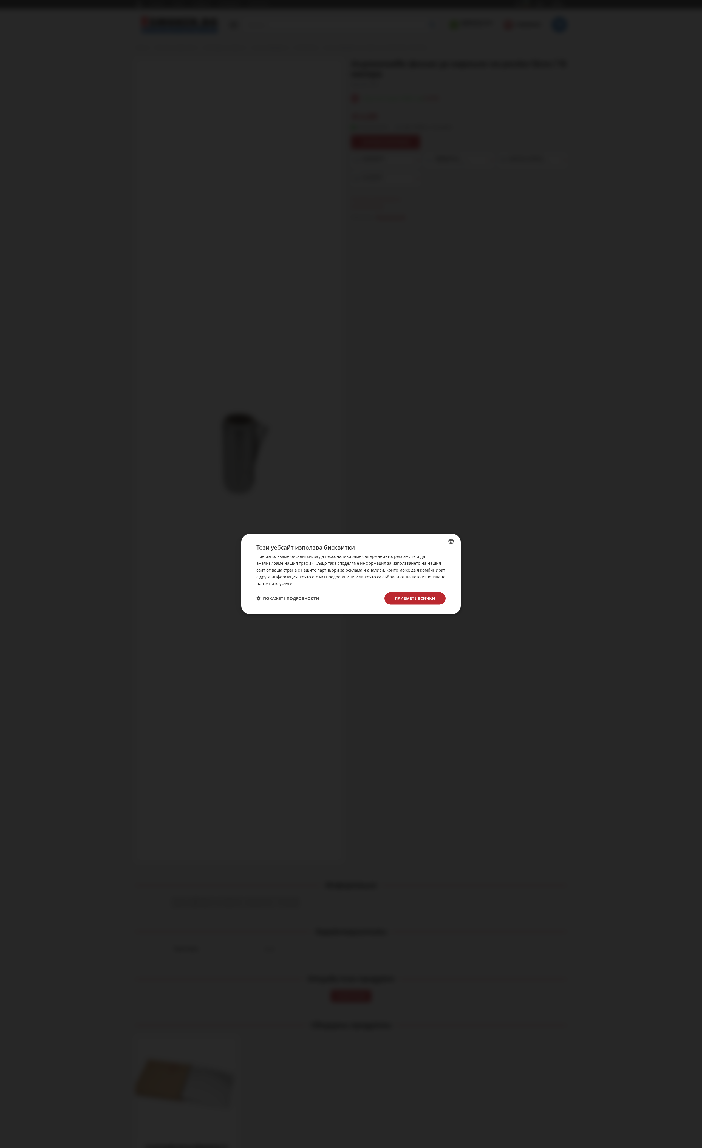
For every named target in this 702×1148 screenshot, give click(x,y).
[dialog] (351, 574)
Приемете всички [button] (415, 598)
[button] (287, 598)
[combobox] (451, 541)
